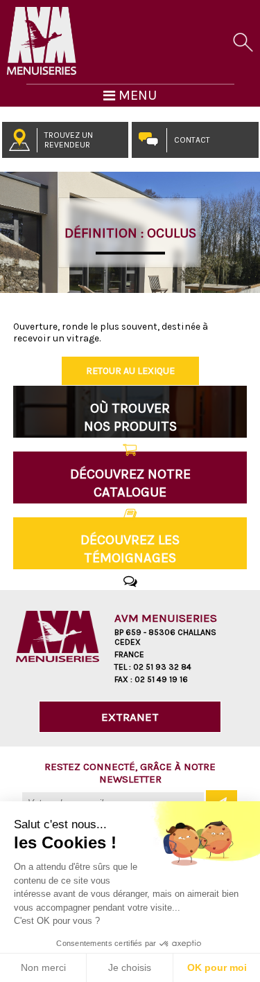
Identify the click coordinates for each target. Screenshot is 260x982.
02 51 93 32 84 (162, 667)
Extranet (130, 717)
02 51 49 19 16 (161, 679)
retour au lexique (130, 371)
